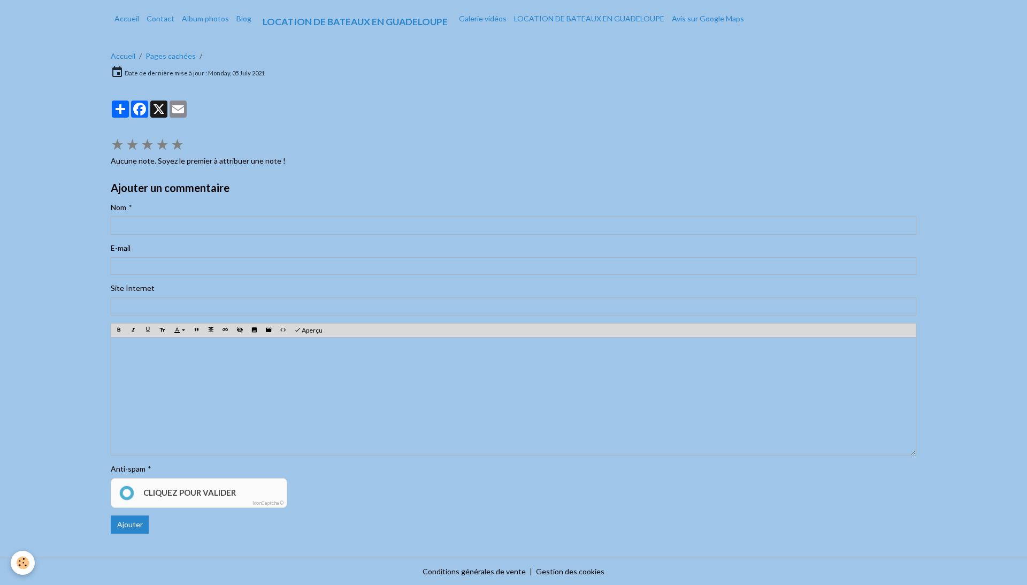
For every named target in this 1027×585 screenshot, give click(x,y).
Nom (118, 207)
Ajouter (130, 524)
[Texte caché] (239, 330)
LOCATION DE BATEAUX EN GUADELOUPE (589, 18)
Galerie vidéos (483, 18)
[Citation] (196, 330)
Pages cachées (170, 55)
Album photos (205, 18)
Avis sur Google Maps (708, 18)
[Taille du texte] (162, 330)
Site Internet (133, 287)
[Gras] (118, 330)
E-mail (121, 247)
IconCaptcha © (267, 503)
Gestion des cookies (570, 571)
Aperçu (312, 330)
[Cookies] (23, 563)
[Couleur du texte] (179, 330)
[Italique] (133, 330)
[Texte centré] (210, 330)
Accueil (126, 18)
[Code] (282, 330)
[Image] (254, 330)
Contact (160, 18)
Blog (243, 18)
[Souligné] (147, 330)
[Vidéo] (268, 330)
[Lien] (225, 330)
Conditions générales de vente (474, 571)
